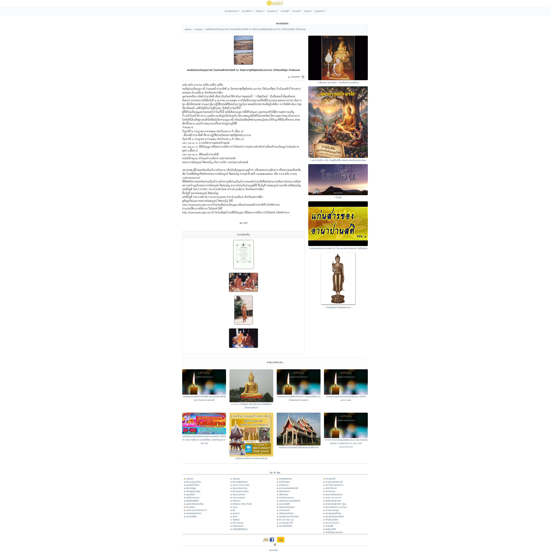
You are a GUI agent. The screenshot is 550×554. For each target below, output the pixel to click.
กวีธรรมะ (236, 500)
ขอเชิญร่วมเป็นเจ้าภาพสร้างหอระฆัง (251, 458)
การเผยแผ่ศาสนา (194, 513)
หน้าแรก (188, 29)
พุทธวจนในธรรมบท (333, 494)
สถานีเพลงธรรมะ (286, 497)
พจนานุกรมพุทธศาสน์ (288, 488)
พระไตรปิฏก (284, 481)
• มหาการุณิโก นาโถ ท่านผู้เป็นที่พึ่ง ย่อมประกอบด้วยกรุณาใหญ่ (338, 160)
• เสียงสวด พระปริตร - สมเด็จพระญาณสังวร (338, 82)
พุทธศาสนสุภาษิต (333, 500)
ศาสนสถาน (272, 10)
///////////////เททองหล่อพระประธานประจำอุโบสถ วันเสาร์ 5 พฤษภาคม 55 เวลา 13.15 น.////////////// (346, 443)
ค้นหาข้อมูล (191, 488)
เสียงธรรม (283, 494)
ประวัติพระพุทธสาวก (334, 484)
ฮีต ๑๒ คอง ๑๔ (286, 519)
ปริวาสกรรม (238, 522)
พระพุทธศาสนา (231, 10)
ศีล (234, 510)
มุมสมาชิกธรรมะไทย (195, 503)
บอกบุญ (307, 10)
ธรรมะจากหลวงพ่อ (241, 484)
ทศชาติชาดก (331, 488)
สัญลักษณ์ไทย (192, 500)
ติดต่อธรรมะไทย (193, 491)
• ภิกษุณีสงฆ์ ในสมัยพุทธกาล (338, 307)
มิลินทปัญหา (284, 491)
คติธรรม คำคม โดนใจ (242, 503)
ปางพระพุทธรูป (332, 510)
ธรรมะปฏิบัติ (284, 503)
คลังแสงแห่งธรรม (287, 506)
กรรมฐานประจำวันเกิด (289, 516)
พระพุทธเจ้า (330, 478)
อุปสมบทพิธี (330, 529)
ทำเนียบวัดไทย (331, 519)
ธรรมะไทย (273, 550)
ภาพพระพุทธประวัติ (334, 481)
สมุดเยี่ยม (190, 494)
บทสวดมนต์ (284, 510)
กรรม (235, 506)
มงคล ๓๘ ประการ (333, 497)
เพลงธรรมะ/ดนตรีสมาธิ (289, 500)
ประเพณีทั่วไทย (285, 525)
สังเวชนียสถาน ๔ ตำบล (335, 506)
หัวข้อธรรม (284, 484)
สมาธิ (235, 516)
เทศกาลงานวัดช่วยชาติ (196, 510)
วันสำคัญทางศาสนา (334, 532)
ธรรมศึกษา (247, 10)
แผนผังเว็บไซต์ (192, 484)
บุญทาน (236, 513)
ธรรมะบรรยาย (239, 494)
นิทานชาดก (330, 491)
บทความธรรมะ (239, 497)
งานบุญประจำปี (286, 522)
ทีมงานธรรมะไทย (193, 481)
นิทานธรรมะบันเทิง (241, 491)
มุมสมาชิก (319, 10)
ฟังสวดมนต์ (238, 525)
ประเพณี (296, 10)
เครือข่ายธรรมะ (193, 497)
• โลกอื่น (338, 197)
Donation (190, 506)
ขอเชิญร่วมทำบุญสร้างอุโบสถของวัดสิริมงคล (299, 447)
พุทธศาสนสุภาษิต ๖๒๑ (335, 503)
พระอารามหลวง (332, 522)
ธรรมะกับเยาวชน (240, 488)
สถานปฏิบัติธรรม (240, 481)
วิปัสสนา (236, 519)
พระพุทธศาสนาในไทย (334, 516)
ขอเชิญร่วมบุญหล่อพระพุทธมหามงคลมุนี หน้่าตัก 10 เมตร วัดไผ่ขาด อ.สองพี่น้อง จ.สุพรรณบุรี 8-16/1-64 (204, 440)
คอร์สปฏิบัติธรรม (240, 529)
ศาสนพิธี (284, 10)
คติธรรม (259, 10)
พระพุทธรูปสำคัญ (333, 513)
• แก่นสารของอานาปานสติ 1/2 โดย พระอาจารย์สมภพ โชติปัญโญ (338, 248)
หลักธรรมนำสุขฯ (286, 513)
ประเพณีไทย (191, 516)
